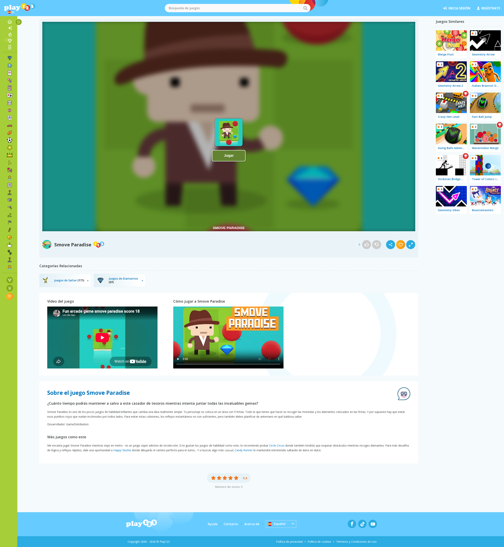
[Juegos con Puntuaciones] (9, 280)
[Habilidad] (9, 230)
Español (279, 524)
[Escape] (9, 162)
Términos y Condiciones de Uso (356, 541)
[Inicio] (9, 22)
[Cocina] (9, 245)
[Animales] (9, 252)
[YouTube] (373, 524)
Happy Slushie (122, 450)
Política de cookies (319, 541)
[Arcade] (9, 192)
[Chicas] (9, 267)
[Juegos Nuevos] (9, 28)
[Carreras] (9, 222)
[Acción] (9, 207)
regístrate (490, 8)
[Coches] (9, 125)
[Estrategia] (9, 155)
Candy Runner (243, 450)
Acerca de (251, 524)
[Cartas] (9, 88)
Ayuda (212, 524)
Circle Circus (276, 445)
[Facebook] (352, 524)
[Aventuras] (9, 237)
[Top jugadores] (9, 40)
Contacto (231, 524)
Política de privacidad (289, 541)
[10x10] (9, 103)
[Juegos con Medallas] (9, 288)
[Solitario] (9, 95)
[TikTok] (362, 524)
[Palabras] (9, 185)
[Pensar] (9, 110)
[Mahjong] (9, 73)
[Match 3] (9, 58)
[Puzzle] (9, 65)
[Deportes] (9, 132)
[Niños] (9, 177)
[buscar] (305, 8)
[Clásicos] (9, 215)
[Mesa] (9, 200)
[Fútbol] (9, 140)
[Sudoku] (9, 118)
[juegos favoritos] (9, 296)
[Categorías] (9, 47)
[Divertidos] (9, 147)
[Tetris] (9, 170)
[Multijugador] (9, 259)
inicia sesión (459, 8)
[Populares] (9, 34)
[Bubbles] (9, 80)
